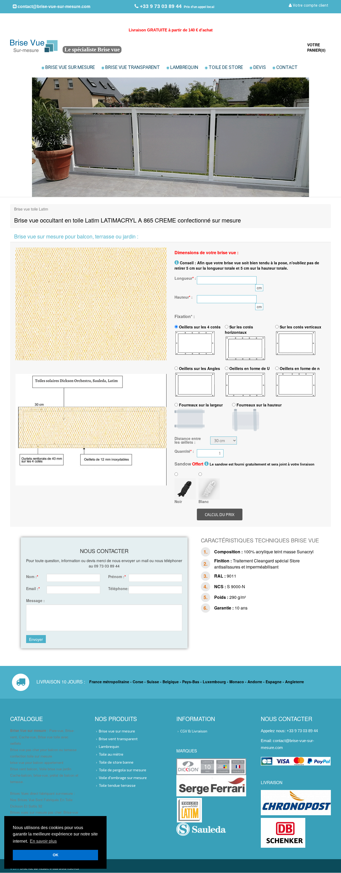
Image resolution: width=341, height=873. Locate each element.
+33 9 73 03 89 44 (160, 6)
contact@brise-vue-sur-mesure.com (53, 6)
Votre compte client (310, 5)
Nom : (32, 576)
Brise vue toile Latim (31, 209)
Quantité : (184, 451)
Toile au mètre (111, 754)
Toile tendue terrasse (117, 785)
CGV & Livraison (193, 731)
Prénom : (116, 576)
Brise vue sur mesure (68, 67)
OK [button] (55, 855)
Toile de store (224, 67)
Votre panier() (316, 47)
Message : (35, 600)
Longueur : (185, 278)
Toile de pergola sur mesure (122, 769)
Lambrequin (182, 67)
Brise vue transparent (130, 67)
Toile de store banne (116, 762)
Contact (285, 67)
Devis (257, 67)
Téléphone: (116, 588)
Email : (33, 588)
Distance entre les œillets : (187, 440)
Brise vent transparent (118, 738)
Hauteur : (183, 297)
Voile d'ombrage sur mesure (123, 777)
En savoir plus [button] (43, 841)
